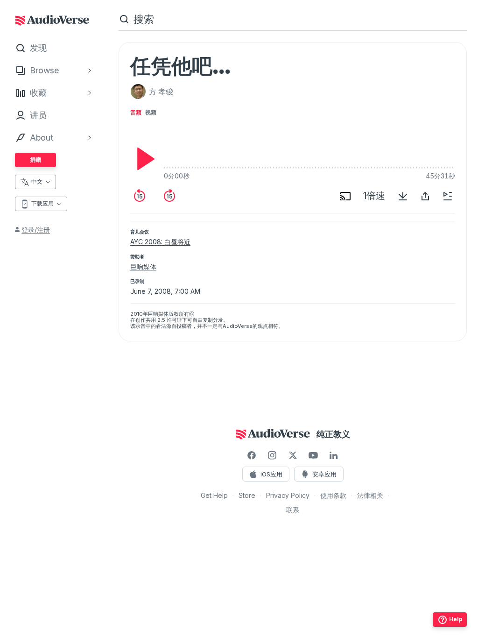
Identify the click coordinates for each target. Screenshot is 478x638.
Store (247, 495)
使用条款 (333, 495)
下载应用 (42, 203)
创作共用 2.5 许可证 (158, 320)
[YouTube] (313, 455)
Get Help (214, 495)
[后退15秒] (139, 196)
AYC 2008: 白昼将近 (160, 242)
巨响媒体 (143, 266)
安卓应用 (324, 474)
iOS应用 (271, 474)
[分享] (425, 196)
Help (456, 619)
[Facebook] (251, 455)
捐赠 (35, 159)
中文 (36, 181)
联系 (292, 510)
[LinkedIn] (333, 455)
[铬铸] (345, 196)
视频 (150, 112)
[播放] (143, 159)
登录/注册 (35, 229)
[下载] (402, 196)
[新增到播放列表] (447, 196)
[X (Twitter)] (292, 455)
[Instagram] (272, 455)
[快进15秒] (169, 196)
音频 (135, 112)
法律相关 (370, 495)
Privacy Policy (287, 495)
